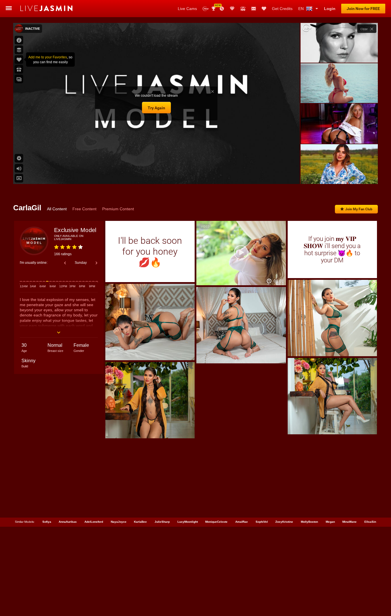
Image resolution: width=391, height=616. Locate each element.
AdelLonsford (93, 521)
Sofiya (46, 521)
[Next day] (96, 263)
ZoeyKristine (284, 521)
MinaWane (349, 521)
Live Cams (187, 8)
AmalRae (241, 521)
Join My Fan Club (358, 209)
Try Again (156, 108)
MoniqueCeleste (216, 521)
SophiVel (262, 521)
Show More (339, 174)
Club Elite (232, 8)
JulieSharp (162, 521)
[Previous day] (65, 263)
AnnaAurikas (68, 521)
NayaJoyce (119, 521)
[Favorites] (264, 8)
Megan (330, 521)
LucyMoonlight (187, 521)
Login (329, 8)
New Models (206, 9)
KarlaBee (140, 521)
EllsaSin (370, 521)
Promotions (222, 8)
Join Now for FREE (363, 8)
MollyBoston (309, 521)
